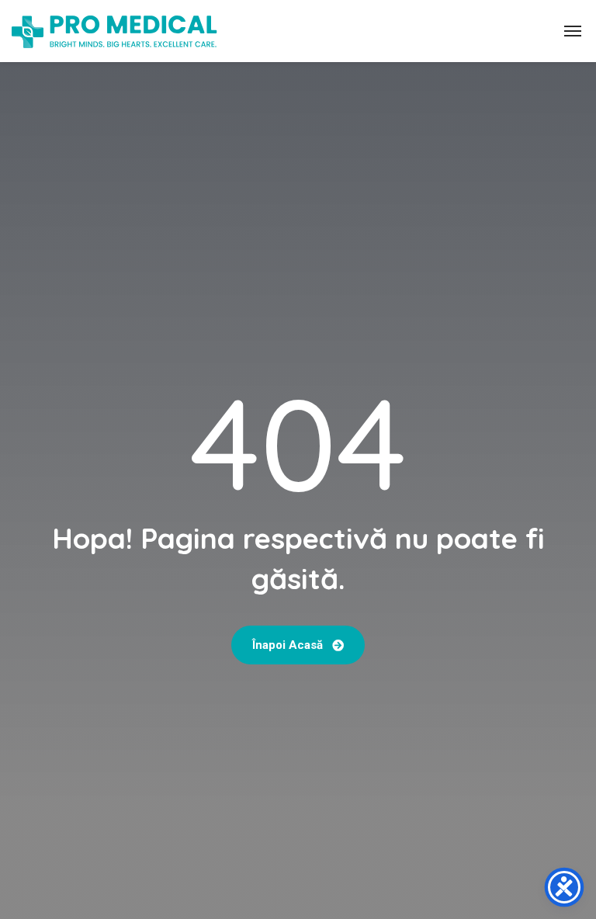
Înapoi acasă (289, 645)
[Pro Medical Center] (114, 31)
